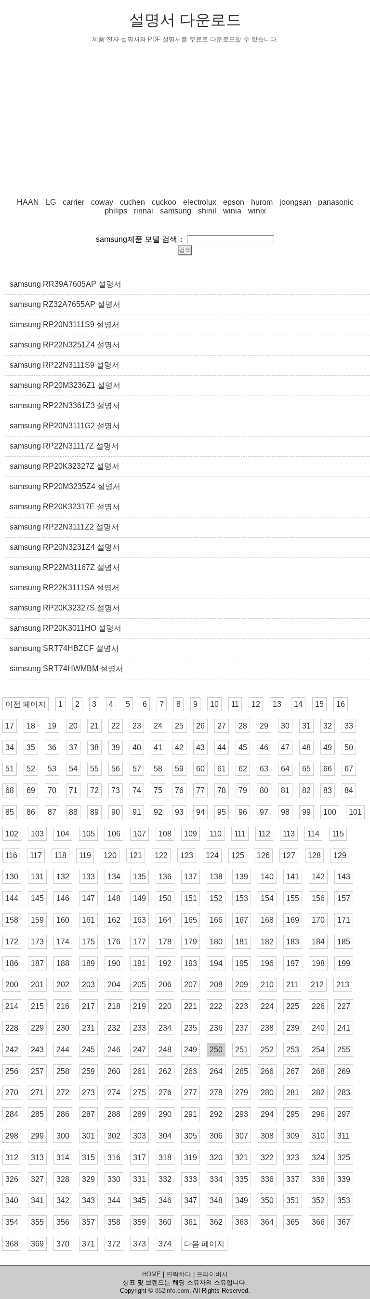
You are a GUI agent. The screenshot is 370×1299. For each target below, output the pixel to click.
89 (94, 812)
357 (88, 1222)
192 (165, 963)
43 (200, 747)
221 (190, 1006)
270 (11, 1092)
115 (338, 834)
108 (165, 834)
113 (289, 834)
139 (241, 877)
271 (37, 1092)
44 (221, 747)
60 (200, 769)
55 (94, 769)
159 (37, 920)
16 (340, 704)
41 (158, 747)
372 (113, 1244)
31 (306, 726)
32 (327, 726)
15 (319, 704)
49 (327, 747)
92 (158, 812)
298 (11, 1136)
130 (11, 877)
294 (267, 1114)
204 (113, 985)
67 (348, 769)
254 (318, 1050)
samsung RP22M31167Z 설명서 (65, 567)
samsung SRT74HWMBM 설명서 (66, 668)
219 (139, 1006)
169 (292, 920)
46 (264, 747)
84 (348, 790)
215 (37, 1006)
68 (9, 790)
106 (113, 834)
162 (113, 920)
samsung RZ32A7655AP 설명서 (65, 304)
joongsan (295, 202)
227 (343, 1006)
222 (216, 1006)
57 (136, 769)
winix (257, 211)
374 (165, 1244)
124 (212, 855)
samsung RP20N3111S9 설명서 (64, 324)
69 (30, 790)
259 (88, 1071)
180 (216, 942)
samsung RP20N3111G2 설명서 (65, 426)
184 (318, 942)
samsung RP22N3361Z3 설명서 (65, 405)
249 (190, 1050)
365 (292, 1222)
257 (37, 1071)
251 (241, 1050)
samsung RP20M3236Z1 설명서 (65, 385)
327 (37, 1179)
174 (62, 942)
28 (242, 726)
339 (343, 1179)
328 (62, 1179)
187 (37, 963)
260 (113, 1071)
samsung (175, 211)
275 (139, 1092)
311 (343, 1136)
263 (190, 1071)
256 (11, 1071)
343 (88, 1200)
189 (88, 963)
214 (11, 1006)
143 (343, 877)
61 (221, 769)
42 (179, 747)
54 (73, 769)
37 (73, 747)
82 (306, 790)
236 (216, 1028)
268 (318, 1071)
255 (343, 1050)
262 (165, 1071)
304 (165, 1136)
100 (329, 812)
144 (11, 898)
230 (62, 1028)
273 (88, 1092)
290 (165, 1114)
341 (37, 1200)
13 (277, 704)
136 (165, 877)
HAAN (28, 202)
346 (165, 1200)
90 (115, 812)
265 (241, 1071)
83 (327, 790)
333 (190, 1179)
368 (11, 1244)
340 (11, 1200)
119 (85, 855)
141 (292, 877)
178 (165, 942)
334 (216, 1179)
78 (221, 790)
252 (267, 1050)
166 (216, 920)
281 (292, 1092)
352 (318, 1200)
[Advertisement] (185, 120)
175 (88, 942)
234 (165, 1028)
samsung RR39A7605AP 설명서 (65, 284)
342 (62, 1200)
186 (11, 963)
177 (139, 942)
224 (267, 1006)
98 (285, 812)
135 (139, 877)
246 (113, 1050)
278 (216, 1092)
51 (9, 769)
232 (113, 1028)
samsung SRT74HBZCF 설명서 (64, 648)
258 (62, 1071)
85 (9, 812)
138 (216, 877)
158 (11, 920)
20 (73, 726)
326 (11, 1179)
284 (11, 1114)
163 (139, 920)
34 (9, 747)
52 (30, 769)
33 (348, 726)
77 (200, 790)
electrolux (199, 202)
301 (88, 1136)
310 (318, 1136)
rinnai (143, 211)
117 (36, 855)
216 (62, 1006)
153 (241, 898)
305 (190, 1136)
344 (113, 1200)
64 (285, 769)
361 (190, 1222)
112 (264, 834)
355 (37, 1222)
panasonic (336, 202)
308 (267, 1136)
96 (242, 812)
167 (241, 920)
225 (292, 1006)
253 (292, 1050)
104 (62, 834)
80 (264, 790)
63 (264, 769)
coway (102, 202)
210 (267, 985)
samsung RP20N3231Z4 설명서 (65, 547)
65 (306, 769)
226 (318, 1006)
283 (343, 1092)
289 (139, 1114)
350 (267, 1200)
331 (139, 1179)
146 (62, 898)
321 (241, 1157)
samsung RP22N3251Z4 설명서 (65, 345)
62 (242, 769)
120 (110, 855)
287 (88, 1114)
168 (267, 920)
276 (165, 1092)
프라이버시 (212, 1274)
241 (343, 1028)
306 (216, 1136)
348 (216, 1200)
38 (94, 747)
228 (11, 1028)
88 (73, 812)
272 (62, 1092)
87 (52, 812)
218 (113, 1006)
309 (292, 1136)
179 (190, 942)
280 (267, 1092)
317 (139, 1157)
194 (216, 963)
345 (139, 1200)
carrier (73, 202)
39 (115, 747)
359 (139, 1222)
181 (241, 942)
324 (318, 1157)
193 (190, 963)
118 (60, 855)
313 (37, 1157)
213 (342, 985)
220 (165, 1006)
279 (241, 1092)
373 (139, 1244)
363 (241, 1222)
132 (62, 877)
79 (242, 790)
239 (292, 1028)
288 (113, 1114)
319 (190, 1157)
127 (288, 855)
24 (158, 726)
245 (88, 1050)
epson (233, 202)
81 (285, 790)
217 (88, 1006)
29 (264, 726)
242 (11, 1050)
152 (216, 898)
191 (139, 963)
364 (267, 1222)
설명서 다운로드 (185, 19)
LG (51, 202)
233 (139, 1028)
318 (165, 1157)
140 (267, 877)
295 (292, 1114)
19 (52, 726)
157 (343, 898)
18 (30, 726)
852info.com (172, 1290)
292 (216, 1114)
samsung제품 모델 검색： (140, 239)
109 (190, 834)
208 (216, 985)
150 (165, 898)
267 (292, 1071)
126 (263, 855)
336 (267, 1179)
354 (11, 1222)
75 (158, 790)
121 (135, 855)
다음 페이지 (204, 1244)
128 (314, 855)
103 (37, 834)
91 (136, 812)
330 (113, 1179)
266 (267, 1071)
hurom (262, 202)
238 (267, 1028)
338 (318, 1179)
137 (190, 877)
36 (52, 747)
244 (62, 1050)
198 (318, 963)
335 (241, 1179)
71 (73, 790)
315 (88, 1157)
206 (165, 985)
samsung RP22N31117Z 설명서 (64, 446)
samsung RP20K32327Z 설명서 (64, 466)
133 (88, 877)
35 (30, 747)
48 (306, 747)
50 (348, 747)
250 (216, 1050)
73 (115, 790)
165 (190, 920)
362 (216, 1222)
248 (165, 1050)
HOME (151, 1274)
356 (62, 1222)
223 (241, 1006)
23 (136, 726)
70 (52, 790)
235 (190, 1028)
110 (216, 834)
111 (240, 834)
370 (62, 1244)
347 (190, 1200)
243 (37, 1050)
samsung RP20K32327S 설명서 (65, 608)
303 (139, 1136)
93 (179, 812)
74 (136, 790)
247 (139, 1050)
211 (292, 985)
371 (88, 1244)
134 (113, 877)
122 (161, 855)
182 (267, 942)
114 (313, 834)
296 (318, 1114)
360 (165, 1222)
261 (139, 1071)
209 (241, 985)
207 (190, 985)
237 (241, 1028)
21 (94, 726)
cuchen (132, 202)
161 (88, 920)
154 (267, 898)
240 (318, 1028)
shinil (207, 211)
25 (179, 726)
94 (200, 812)
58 (158, 769)
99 (306, 812)
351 (292, 1200)
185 (343, 942)
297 (343, 1114)
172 (11, 942)
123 (186, 855)
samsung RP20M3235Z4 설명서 (65, 486)
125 (237, 855)
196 (267, 963)
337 (292, 1179)
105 (88, 834)
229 (37, 1028)
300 (62, 1136)
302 (113, 1136)
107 (139, 834)
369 (37, 1244)
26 (200, 726)
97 (264, 812)
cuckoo (164, 202)
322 (267, 1157)
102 (11, 834)
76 (179, 790)
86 (30, 812)
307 (241, 1136)
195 (241, 963)
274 (113, 1092)
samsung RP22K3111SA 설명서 (64, 587)
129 (339, 855)
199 (343, 963)
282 (318, 1092)
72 (94, 790)
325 (343, 1157)
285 (37, 1114)
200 (11, 985)
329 (88, 1179)
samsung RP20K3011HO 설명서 (65, 628)
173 (37, 942)
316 (113, 1157)
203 (88, 985)
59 (179, 769)
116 (11, 855)
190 (113, 963)
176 (113, 942)
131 (37, 877)
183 (292, 942)
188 (62, 963)
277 (190, 1092)
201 (37, 985)
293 (241, 1114)
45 (242, 747)
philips (116, 211)
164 (165, 920)
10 (214, 704)
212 (317, 985)
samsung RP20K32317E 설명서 (65, 507)
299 (37, 1136)
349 (241, 1200)
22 (115, 726)
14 (298, 704)
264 (216, 1071)
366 (318, 1222)
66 (327, 769)
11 (235, 704)
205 (139, 985)
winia (232, 211)
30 (285, 726)
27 (221, 726)
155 (292, 898)
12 (255, 704)
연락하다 (178, 1274)
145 (37, 898)
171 (343, 920)
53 (52, 769)
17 (9, 726)
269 (343, 1071)
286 (62, 1114)
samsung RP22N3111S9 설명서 (64, 365)
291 (190, 1114)
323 (292, 1157)
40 (136, 747)
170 (318, 920)
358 (113, 1222)
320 (216, 1157)
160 (62, 920)
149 (139, 898)
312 (11, 1157)
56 (115, 769)
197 (292, 963)
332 (165, 1179)
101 (355, 812)
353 (343, 1200)
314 (62, 1157)
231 (88, 1028)
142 (318, 877)
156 (318, 898)
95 (221, 812)
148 (113, 898)
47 (285, 747)
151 (190, 898)
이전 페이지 (25, 704)
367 (343, 1222)
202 (62, 985)
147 (88, 898)
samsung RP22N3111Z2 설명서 (64, 527)
